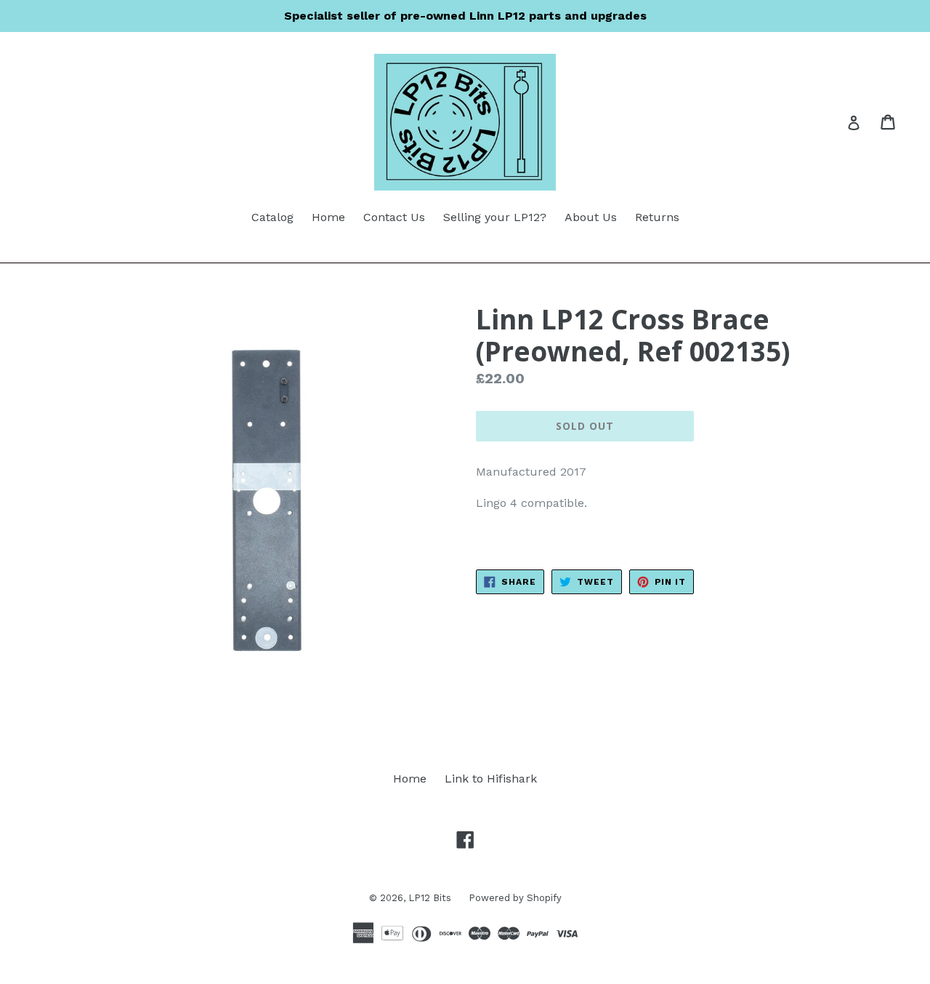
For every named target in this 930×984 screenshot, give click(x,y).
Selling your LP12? (494, 217)
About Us (591, 217)
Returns (657, 217)
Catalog (272, 217)
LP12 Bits (431, 897)
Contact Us (394, 217)
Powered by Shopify (515, 897)
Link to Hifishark (491, 778)
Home (328, 217)
